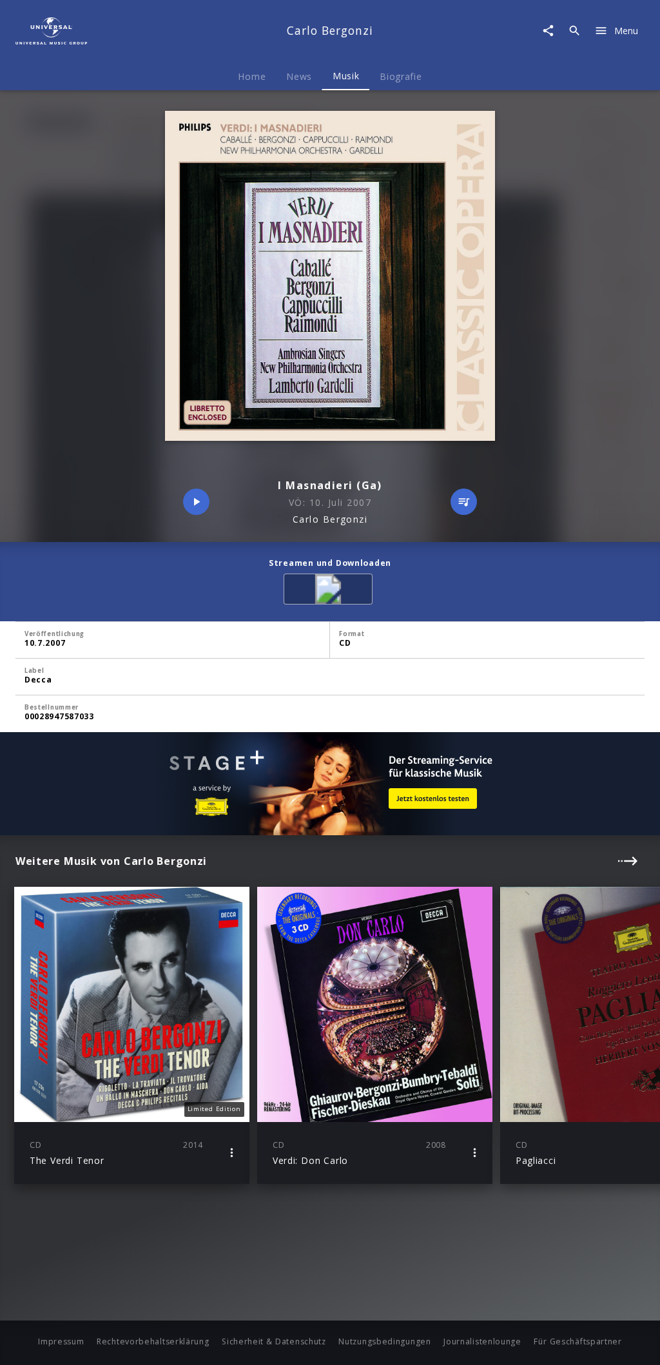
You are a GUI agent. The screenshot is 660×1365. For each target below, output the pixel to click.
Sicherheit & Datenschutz (274, 1341)
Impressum (61, 1341)
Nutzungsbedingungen (384, 1341)
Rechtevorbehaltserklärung (153, 1341)
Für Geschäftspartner (577, 1341)
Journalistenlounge (482, 1341)
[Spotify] (330, 591)
